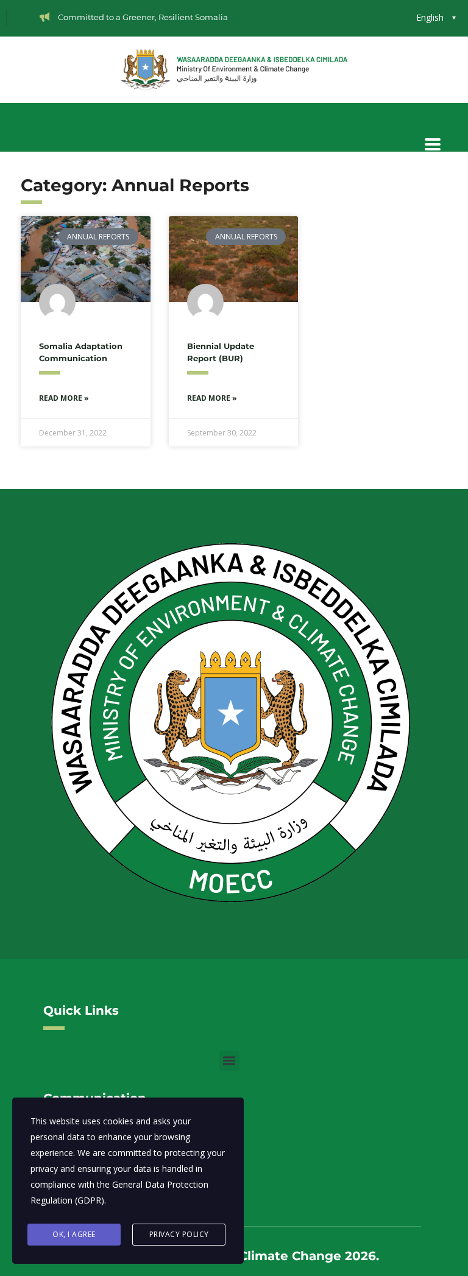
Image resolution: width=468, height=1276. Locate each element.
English (430, 17)
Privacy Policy (179, 1234)
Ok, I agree (74, 1234)
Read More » (64, 398)
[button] (229, 1061)
